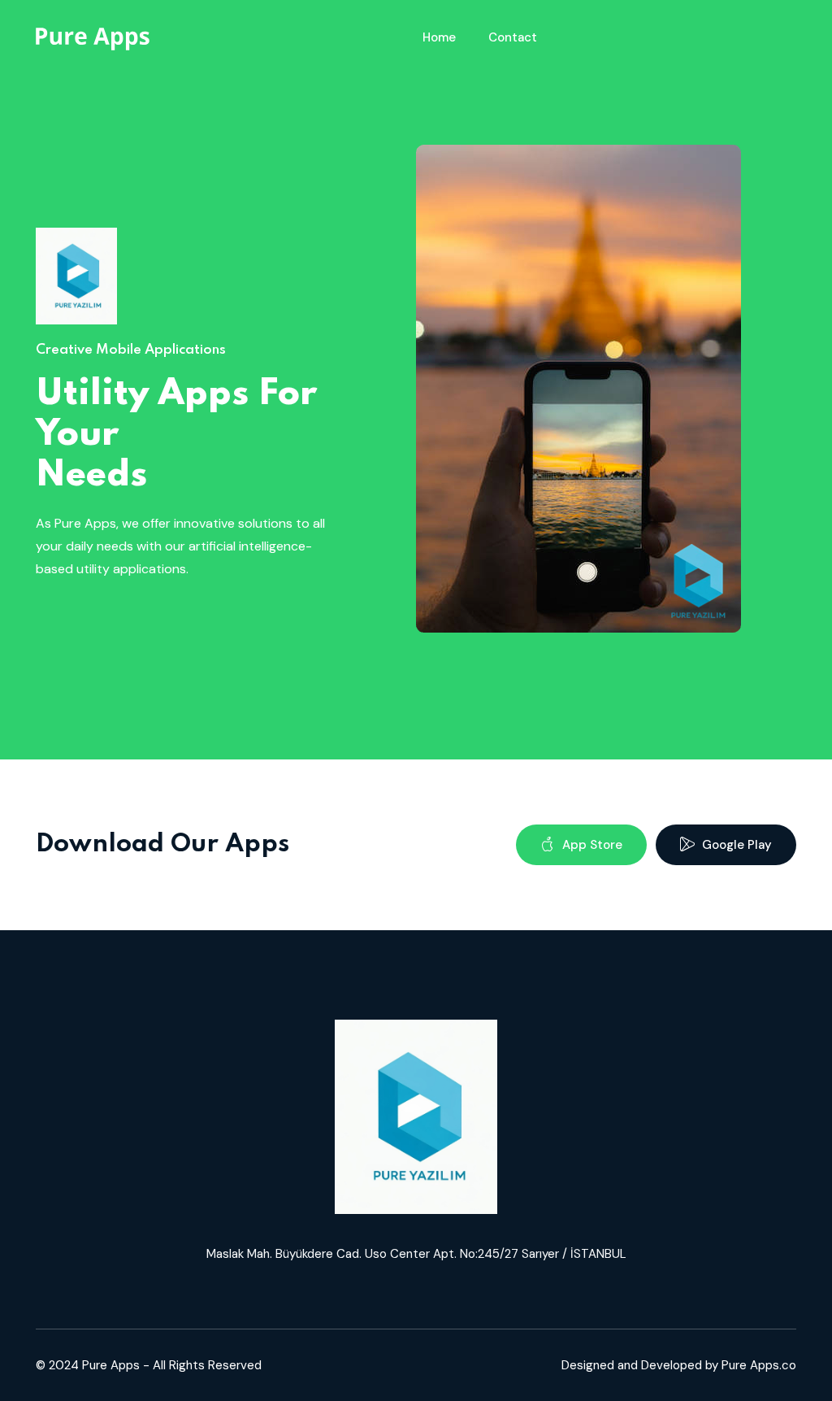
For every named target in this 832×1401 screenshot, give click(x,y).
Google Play (735, 845)
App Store (590, 845)
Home (439, 37)
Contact (512, 37)
